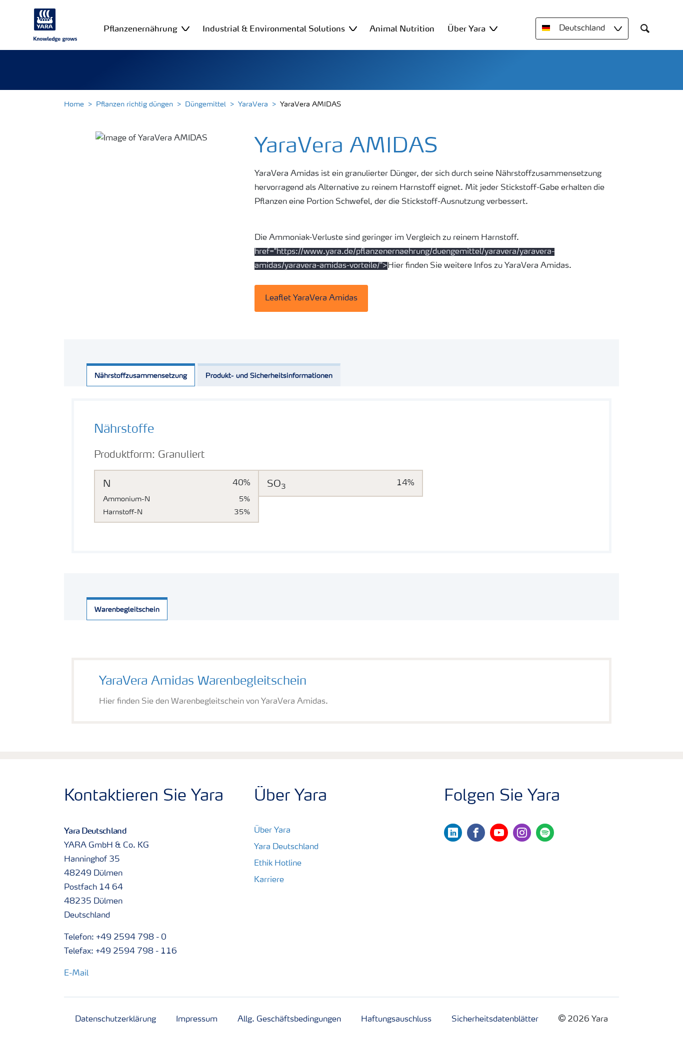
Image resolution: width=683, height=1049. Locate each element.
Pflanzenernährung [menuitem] (141, 28)
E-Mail (76, 974)
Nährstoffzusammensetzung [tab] (140, 375)
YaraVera (253, 104)
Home (74, 104)
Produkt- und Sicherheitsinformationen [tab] (269, 375)
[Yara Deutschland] (56, 25)
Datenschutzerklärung (115, 1020)
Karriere (269, 880)
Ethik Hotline (278, 864)
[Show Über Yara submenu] (494, 28)
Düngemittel (205, 104)
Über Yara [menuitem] (467, 28)
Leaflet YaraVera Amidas (311, 298)
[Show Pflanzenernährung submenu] (186, 28)
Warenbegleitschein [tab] (127, 609)
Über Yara (272, 831)
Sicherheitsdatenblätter (495, 1020)
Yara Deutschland (286, 847)
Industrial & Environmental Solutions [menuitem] (273, 28)
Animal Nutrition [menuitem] (402, 28)
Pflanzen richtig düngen (134, 104)
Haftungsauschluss (396, 1020)
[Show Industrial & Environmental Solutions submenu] (353, 28)
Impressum (197, 1020)
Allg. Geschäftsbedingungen (289, 1020)
